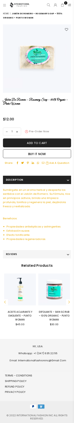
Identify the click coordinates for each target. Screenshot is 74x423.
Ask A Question (59, 163)
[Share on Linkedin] (33, 163)
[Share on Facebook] (17, 163)
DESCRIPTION (14, 179)
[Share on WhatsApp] (38, 163)
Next (69, 302)
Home (6, 13)
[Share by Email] (43, 163)
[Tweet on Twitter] (22, 163)
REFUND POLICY (14, 386)
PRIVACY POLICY (15, 392)
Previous (5, 302)
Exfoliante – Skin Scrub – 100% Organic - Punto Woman (54, 315)
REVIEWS (11, 254)
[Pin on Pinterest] (27, 163)
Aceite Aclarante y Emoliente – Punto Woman (20, 315)
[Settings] (68, 5)
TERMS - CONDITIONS (18, 375)
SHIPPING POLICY (15, 381)
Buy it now (37, 154)
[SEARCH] (48, 5)
